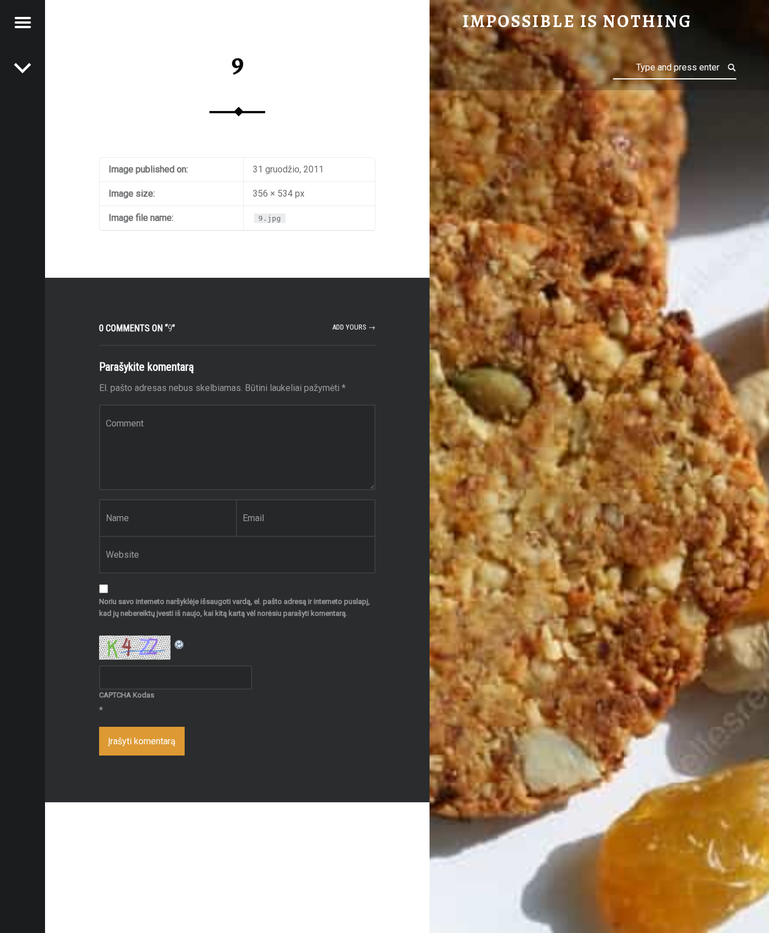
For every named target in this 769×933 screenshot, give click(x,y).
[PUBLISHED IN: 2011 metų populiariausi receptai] (22, 67)
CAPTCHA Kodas (126, 695)
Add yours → (353, 327)
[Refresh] (179, 642)
